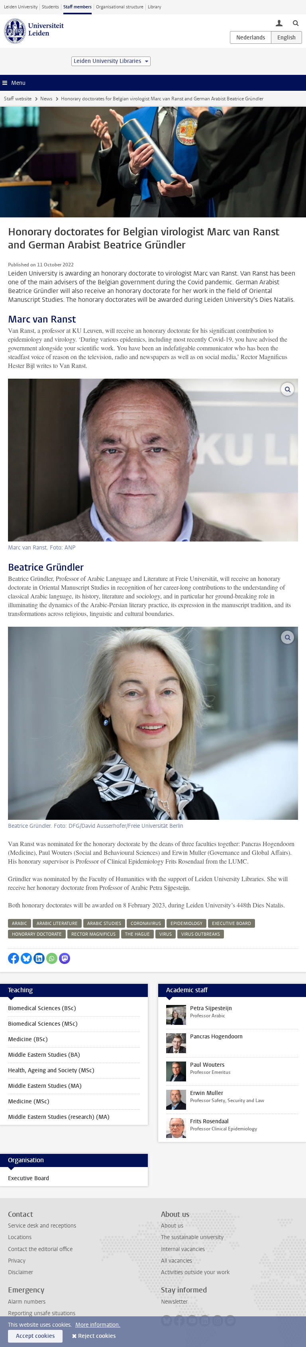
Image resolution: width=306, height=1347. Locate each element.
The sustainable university (192, 1237)
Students (50, 7)
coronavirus (146, 924)
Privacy (17, 1261)
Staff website (17, 99)
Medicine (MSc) (28, 1101)
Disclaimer (20, 1272)
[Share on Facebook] (13, 958)
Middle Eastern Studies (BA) (44, 1055)
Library (154, 7)
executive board (231, 924)
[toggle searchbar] (295, 22)
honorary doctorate (37, 934)
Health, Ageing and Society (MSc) (51, 1070)
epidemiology (186, 924)
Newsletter (174, 1302)
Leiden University (20, 7)
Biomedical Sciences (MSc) (43, 1024)
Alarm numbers (26, 1302)
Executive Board (28, 1178)
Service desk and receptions (42, 1226)
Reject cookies (97, 1336)
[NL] (250, 37)
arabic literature (57, 924)
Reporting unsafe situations (41, 1313)
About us (172, 1226)
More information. (97, 1325)
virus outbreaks (200, 934)
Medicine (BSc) (28, 1039)
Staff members (77, 7)
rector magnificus (93, 934)
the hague (137, 934)
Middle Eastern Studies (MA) (45, 1086)
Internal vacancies (183, 1249)
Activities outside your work (195, 1272)
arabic (19, 924)
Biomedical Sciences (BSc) (42, 1008)
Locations (19, 1237)
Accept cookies (35, 1336)
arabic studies (104, 924)
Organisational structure (119, 7)
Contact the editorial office (40, 1249)
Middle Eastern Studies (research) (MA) (59, 1117)
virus (165, 934)
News (46, 99)
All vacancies (176, 1261)
